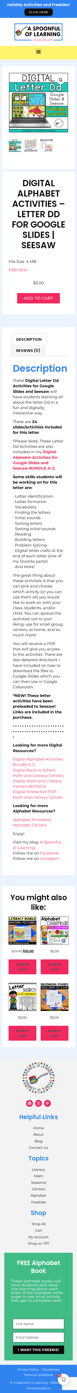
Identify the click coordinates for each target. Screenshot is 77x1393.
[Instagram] (38, 1103)
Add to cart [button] (22, 967)
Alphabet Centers (30, 825)
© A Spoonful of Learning (29, 1383)
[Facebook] (29, 1103)
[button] (38, 51)
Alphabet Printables (32, 819)
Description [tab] (29, 339)
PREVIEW (18, 270)
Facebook (49, 853)
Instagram (50, 858)
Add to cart (38, 298)
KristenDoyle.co (38, 1388)
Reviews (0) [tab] (28, 350)
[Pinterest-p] (47, 1103)
